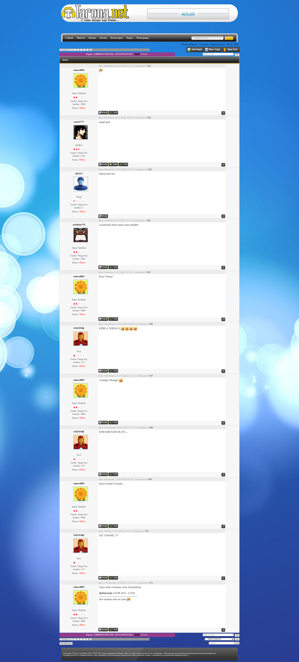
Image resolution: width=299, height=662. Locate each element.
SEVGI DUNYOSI (123, 54)
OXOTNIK (79, 328)
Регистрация (143, 38)
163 (150, 169)
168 (151, 427)
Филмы (103, 38)
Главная (69, 38)
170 (146, 531)
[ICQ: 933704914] (123, 164)
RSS (236, 44)
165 (148, 272)
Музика (92, 38)
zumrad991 (79, 70)
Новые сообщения (189, 44)
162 (149, 117)
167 (151, 375)
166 (151, 324)
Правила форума (218, 44)
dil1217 (79, 173)
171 (151, 583)
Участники (203, 44)
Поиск (229, 44)
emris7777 (79, 121)
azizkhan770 (79, 224)
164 (148, 220)
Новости (81, 38)
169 (150, 479)
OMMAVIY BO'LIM (103, 54)
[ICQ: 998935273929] (113, 112)
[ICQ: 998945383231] (113, 267)
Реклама (120, 653)
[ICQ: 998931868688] (113, 371)
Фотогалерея (117, 38)
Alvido (137, 54)
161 (149, 66)
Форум (129, 38)
